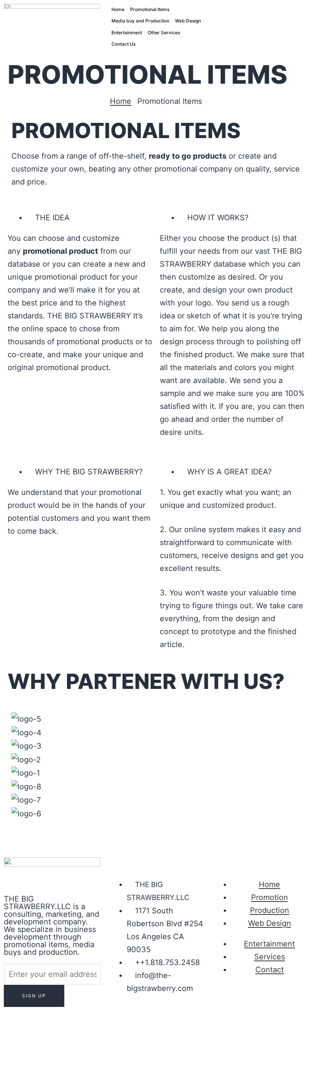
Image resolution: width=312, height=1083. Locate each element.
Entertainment (126, 32)
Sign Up (34, 996)
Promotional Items (149, 9)
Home (117, 9)
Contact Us (123, 44)
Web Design (188, 21)
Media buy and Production (140, 21)
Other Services (164, 32)
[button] (156, 826)
